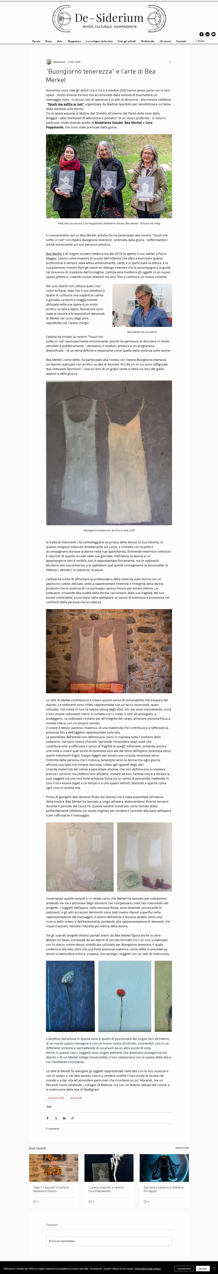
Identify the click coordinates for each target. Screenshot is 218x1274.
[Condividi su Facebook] (47, 1118)
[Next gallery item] (168, 996)
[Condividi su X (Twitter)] (56, 1118)
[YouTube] (213, 34)
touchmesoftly (56, 1098)
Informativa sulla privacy (148, 1268)
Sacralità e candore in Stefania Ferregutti (163, 1189)
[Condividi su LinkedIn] (64, 1118)
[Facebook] (201, 34)
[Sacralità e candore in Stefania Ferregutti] (164, 1168)
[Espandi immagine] (80, 857)
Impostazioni (184, 1268)
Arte (49, 1106)
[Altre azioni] (170, 62)
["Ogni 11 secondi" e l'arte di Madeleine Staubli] (53, 1168)
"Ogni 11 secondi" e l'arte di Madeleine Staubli (50, 1189)
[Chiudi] (214, 1268)
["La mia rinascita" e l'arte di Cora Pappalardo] (109, 1168)
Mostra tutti (182, 1147)
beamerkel (76, 1098)
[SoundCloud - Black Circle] (207, 34)
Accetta (203, 1268)
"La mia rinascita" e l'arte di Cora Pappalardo (106, 1189)
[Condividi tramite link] (72, 1118)
